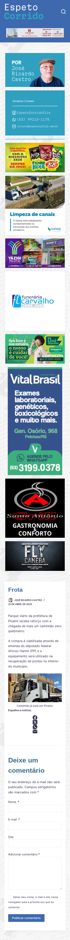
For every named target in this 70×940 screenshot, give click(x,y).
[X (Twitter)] (35, 722)
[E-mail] (35, 731)
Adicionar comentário (24, 854)
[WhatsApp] (35, 727)
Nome (13, 802)
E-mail (14, 819)
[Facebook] (35, 717)
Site (11, 837)
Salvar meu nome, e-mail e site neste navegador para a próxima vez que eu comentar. (33, 902)
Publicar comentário (26, 918)
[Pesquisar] (63, 11)
